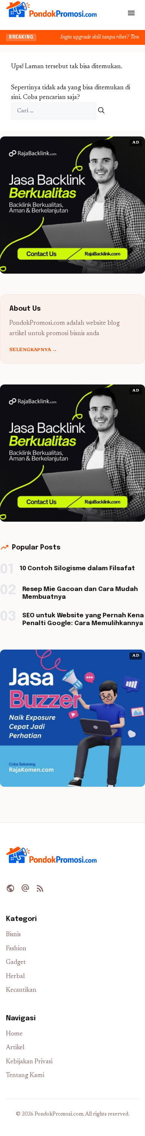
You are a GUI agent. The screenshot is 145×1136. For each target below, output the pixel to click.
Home (14, 1034)
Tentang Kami (25, 1076)
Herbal (15, 977)
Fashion (16, 949)
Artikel (15, 1048)
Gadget (16, 963)
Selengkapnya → (33, 350)
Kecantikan (21, 990)
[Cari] (101, 111)
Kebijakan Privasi (29, 1062)
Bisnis (13, 935)
